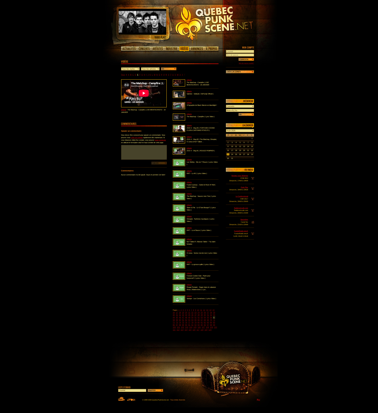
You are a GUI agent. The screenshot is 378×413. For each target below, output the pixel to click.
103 (186, 327)
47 (183, 317)
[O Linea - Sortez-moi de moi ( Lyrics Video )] (179, 256)
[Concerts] (144, 49)
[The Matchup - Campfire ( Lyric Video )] (179, 120)
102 (182, 327)
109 (211, 327)
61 (183, 320)
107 (203, 327)
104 (190, 327)
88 (180, 325)
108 (207, 327)
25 (202, 313)
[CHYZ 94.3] (121, 399)
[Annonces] (197, 49)
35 (189, 315)
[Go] (168, 68)
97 (208, 325)
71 (214, 320)
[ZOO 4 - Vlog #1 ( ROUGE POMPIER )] (179, 154)
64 (192, 320)
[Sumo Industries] (258, 400)
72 (174, 322)
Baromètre (244, 219)
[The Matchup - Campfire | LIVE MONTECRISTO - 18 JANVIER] (179, 86)
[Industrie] (171, 49)
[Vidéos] (184, 49)
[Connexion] (246, 59)
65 (195, 320)
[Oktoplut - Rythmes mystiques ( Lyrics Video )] (179, 222)
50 (192, 317)
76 (186, 322)
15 (213, 310)
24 (199, 313)
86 (174, 325)
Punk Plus (244, 187)
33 (183, 315)
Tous (123, 75)
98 (211, 325)
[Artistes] (157, 49)
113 (182, 330)
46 (180, 317)
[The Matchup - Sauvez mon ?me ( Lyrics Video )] (179, 200)
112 (178, 330)
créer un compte (137, 137)
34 (186, 315)
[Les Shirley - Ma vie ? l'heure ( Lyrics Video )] (179, 165)
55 (208, 317)
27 (208, 313)
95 (202, 325)
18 (180, 313)
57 (214, 317)
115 (190, 330)
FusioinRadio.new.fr (241, 231)
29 (214, 313)
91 (189, 325)
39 (202, 315)
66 (199, 320)
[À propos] (211, 49)
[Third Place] (142, 34)
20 (186, 313)
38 (199, 315)
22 (192, 313)
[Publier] (159, 163)
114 (186, 330)
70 (211, 320)
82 (205, 322)
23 (195, 313)
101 (178, 327)
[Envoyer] (155, 390)
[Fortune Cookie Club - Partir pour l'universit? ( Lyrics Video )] (179, 279)
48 (186, 317)
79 (195, 322)
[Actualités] (129, 49)
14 (210, 310)
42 (211, 315)
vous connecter (160, 140)
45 (177, 317)
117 (198, 330)
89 (183, 325)
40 (205, 315)
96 (205, 325)
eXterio (123, 110)
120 (210, 330)
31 (177, 315)
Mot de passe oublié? (246, 63)
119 (206, 330)
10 (198, 310)
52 (199, 317)
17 (177, 313)
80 (199, 322)
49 (189, 317)
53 (202, 317)
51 (195, 317)
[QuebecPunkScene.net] (220, 23)
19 (183, 313)
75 (183, 322)
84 (211, 322)
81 (202, 322)
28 (211, 313)
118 (202, 330)
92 (192, 325)
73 (177, 322)
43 (214, 315)
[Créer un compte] (240, 71)
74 (180, 322)
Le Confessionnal (242, 196)
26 (205, 313)
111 (174, 330)
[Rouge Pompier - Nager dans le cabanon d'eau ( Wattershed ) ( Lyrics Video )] (179, 291)
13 (207, 310)
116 (194, 330)
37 (195, 315)
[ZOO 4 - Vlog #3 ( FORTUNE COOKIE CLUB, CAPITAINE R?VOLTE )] (179, 131)
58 (174, 320)
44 (174, 317)
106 (199, 327)
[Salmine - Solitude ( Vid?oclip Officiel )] (179, 97)
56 (211, 317)
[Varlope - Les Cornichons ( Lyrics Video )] (179, 302)
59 (177, 320)
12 (204, 310)
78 (192, 322)
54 (205, 317)
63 (189, 320)
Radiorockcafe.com (241, 208)
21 (189, 313)
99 (214, 325)
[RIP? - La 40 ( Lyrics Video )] (179, 177)
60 (180, 320)
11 (201, 310)
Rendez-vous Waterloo (240, 176)
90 (186, 325)
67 (202, 320)
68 (205, 320)
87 (177, 325)
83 (208, 322)
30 (174, 315)
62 (186, 320)
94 (199, 325)
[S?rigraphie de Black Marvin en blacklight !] (179, 109)
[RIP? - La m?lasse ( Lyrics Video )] (179, 234)
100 (174, 327)
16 (174, 313)
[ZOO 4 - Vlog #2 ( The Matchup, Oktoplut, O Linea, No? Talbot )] (179, 143)
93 (195, 325)
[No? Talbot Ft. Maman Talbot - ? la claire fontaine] (179, 245)
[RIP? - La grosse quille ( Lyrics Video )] (179, 268)
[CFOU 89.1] (131, 400)
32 (180, 315)
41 (208, 315)
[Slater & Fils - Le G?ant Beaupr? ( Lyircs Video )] (179, 211)
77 (189, 322)
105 (195, 327)
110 (215, 327)
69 (208, 320)
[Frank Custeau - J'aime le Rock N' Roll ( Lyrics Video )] (179, 188)
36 (192, 315)
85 (214, 322)
